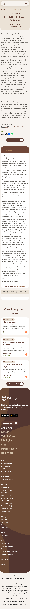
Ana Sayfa (6, 427)
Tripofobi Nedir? (5, 476)
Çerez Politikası (5, 562)
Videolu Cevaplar (10, 436)
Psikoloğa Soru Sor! (13, 140)
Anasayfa (3, 9)
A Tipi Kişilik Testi (5, 487)
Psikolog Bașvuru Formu (7, 535)
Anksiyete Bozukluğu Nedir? (8, 474)
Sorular (9, 9)
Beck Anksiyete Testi (6, 495)
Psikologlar (6, 440)
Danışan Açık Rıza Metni (7, 546)
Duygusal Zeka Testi (6, 508)
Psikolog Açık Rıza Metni (7, 554)
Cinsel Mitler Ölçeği (6, 503)
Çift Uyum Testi (5, 511)
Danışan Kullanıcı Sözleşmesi (9, 551)
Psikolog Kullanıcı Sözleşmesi (9, 556)
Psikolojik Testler (9, 448)
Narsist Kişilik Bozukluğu (7, 479)
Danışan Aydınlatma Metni (8, 549)
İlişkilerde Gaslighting (7, 466)
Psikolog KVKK (5, 559)
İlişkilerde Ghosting (6, 471)
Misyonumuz (4, 525)
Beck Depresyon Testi (7, 498)
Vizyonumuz (4, 527)
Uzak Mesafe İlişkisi (6, 469)
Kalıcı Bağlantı (21, 286)
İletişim (3, 532)
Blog (3, 444)
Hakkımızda (7, 452)
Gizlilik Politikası (5, 543)
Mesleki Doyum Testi (6, 490)
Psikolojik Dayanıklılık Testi (8, 493)
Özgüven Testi (5, 500)
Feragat (3, 564)
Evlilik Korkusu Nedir (6, 463)
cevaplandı (7, 127)
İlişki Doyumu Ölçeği (6, 506)
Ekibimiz (3, 530)
